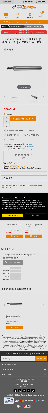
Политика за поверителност (36, 196)
